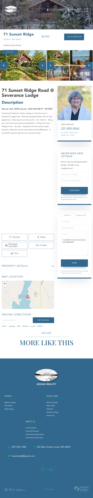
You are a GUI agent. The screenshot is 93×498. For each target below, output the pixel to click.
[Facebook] (42, 470)
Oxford (25, 326)
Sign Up (61, 10)
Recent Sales (74, 132)
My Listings (64, 132)
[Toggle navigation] (86, 10)
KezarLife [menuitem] (49, 409)
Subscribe (74, 190)
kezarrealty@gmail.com (23, 456)
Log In (52, 10)
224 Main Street (53, 447)
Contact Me (65, 135)
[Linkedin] (50, 470)
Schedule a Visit (81, 215)
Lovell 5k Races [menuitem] (31, 428)
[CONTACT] (74, 37)
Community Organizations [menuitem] (35, 434)
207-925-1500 (75, 10)
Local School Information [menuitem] (34, 438)
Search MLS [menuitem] (50, 406)
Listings (12, 326)
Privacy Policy (64, 273)
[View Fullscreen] (4, 292)
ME (18, 326)
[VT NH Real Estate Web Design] (81, 489)
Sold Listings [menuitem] (9, 409)
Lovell (32, 326)
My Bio (72, 135)
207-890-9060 (70, 128)
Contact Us (67, 215)
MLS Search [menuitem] (9, 406)
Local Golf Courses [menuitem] (32, 431)
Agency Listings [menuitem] (10, 402)
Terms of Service (74, 273)
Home (4, 326)
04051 (39, 326)
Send (74, 263)
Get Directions (43, 320)
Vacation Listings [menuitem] (52, 412)
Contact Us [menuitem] (50, 415)
